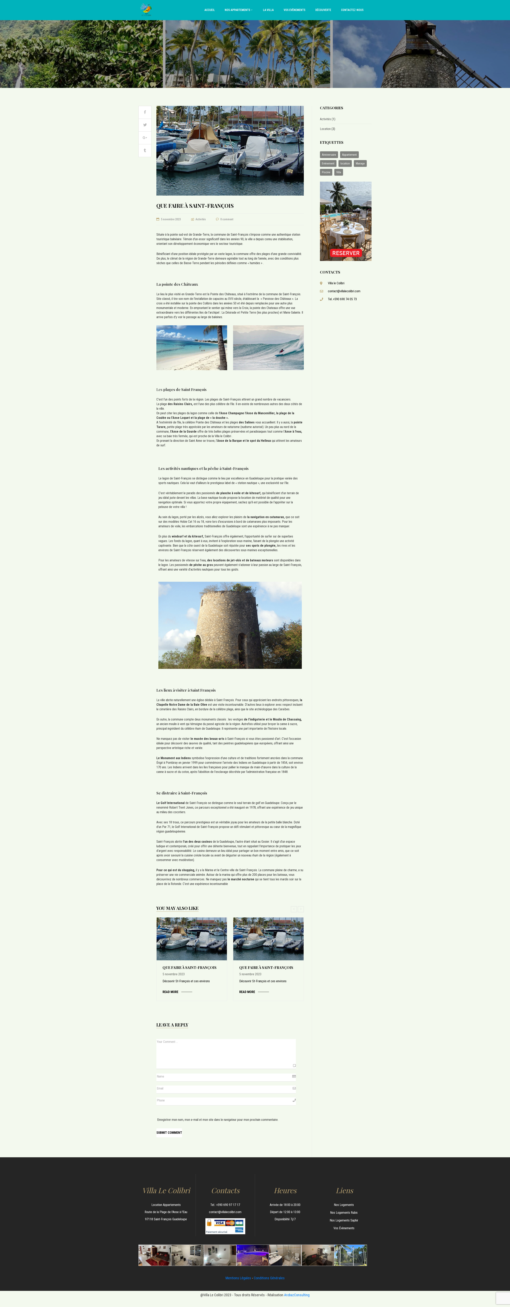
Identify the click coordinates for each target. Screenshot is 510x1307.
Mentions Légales (238, 1278)
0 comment (226, 219)
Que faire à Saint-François (189, 967)
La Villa (268, 10)
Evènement (328, 163)
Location (325, 129)
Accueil (209, 10)
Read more (170, 992)
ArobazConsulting (297, 1295)
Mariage (360, 163)
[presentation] (294, 909)
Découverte (323, 10)
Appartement (349, 154)
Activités (200, 219)
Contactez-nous (352, 10)
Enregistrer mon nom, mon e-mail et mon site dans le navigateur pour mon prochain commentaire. (217, 1120)
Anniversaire (329, 154)
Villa (338, 172)
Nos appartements (237, 10)
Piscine (326, 172)
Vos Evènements (294, 10)
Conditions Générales (269, 1278)
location (345, 163)
